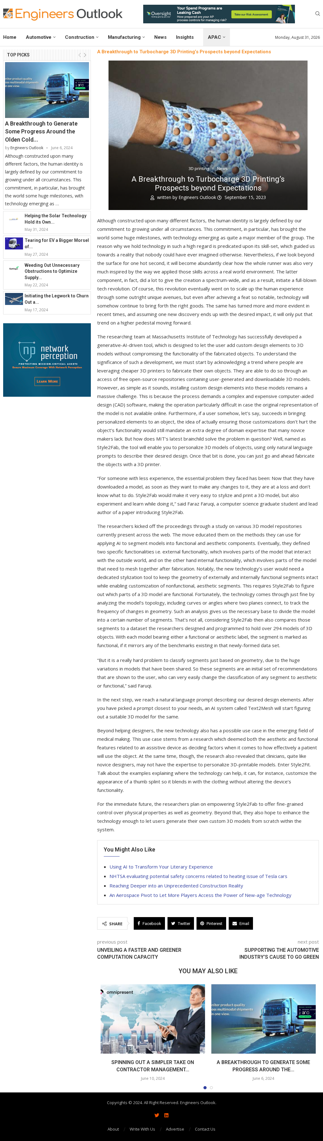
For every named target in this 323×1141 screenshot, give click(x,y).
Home (9, 37)
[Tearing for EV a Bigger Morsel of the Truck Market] (14, 243)
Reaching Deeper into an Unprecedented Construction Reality (176, 885)
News (160, 37)
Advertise (175, 1129)
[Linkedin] (166, 1115)
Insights (185, 37)
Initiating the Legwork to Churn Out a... (57, 299)
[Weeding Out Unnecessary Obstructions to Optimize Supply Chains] (14, 268)
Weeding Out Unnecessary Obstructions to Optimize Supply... (52, 271)
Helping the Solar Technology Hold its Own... (55, 219)
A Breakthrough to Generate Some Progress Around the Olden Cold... (41, 131)
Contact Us (205, 1129)
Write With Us (142, 1129)
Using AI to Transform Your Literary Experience (161, 866)
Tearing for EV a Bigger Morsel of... (57, 243)
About (113, 1129)
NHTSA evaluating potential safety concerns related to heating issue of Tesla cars (198, 876)
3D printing (199, 168)
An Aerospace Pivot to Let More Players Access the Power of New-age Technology (200, 895)
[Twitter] (157, 1115)
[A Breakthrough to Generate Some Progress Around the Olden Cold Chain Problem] (47, 90)
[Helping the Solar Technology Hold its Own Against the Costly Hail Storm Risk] (14, 219)
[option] (219, 14)
